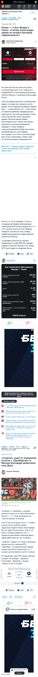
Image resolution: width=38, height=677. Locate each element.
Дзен (22, 254)
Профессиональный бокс (9, 19)
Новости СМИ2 (5, 674)
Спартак (9, 576)
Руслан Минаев (13, 471)
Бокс (20, 18)
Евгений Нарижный (15, 41)
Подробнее (21, 671)
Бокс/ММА (13, 18)
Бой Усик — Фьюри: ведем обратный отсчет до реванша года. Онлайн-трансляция (17, 148)
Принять (19, 673)
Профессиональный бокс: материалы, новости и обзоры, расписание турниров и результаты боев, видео (19, 394)
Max (31, 254)
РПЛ (17, 447)
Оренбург (28, 576)
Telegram (11, 254)
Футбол (12, 447)
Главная (4, 18)
